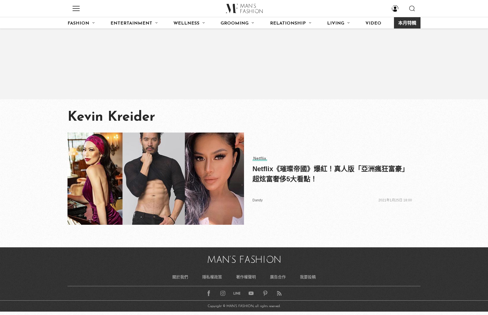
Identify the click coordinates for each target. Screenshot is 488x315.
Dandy (257, 200)
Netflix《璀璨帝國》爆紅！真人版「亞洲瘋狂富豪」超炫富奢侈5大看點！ (330, 174)
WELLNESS (186, 23)
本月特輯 (407, 23)
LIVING (335, 23)
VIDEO (373, 23)
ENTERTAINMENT (131, 23)
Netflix (259, 158)
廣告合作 (278, 277)
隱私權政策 (212, 277)
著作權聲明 (246, 277)
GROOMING (235, 23)
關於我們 (180, 277)
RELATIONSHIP (288, 23)
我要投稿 (308, 277)
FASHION (78, 23)
